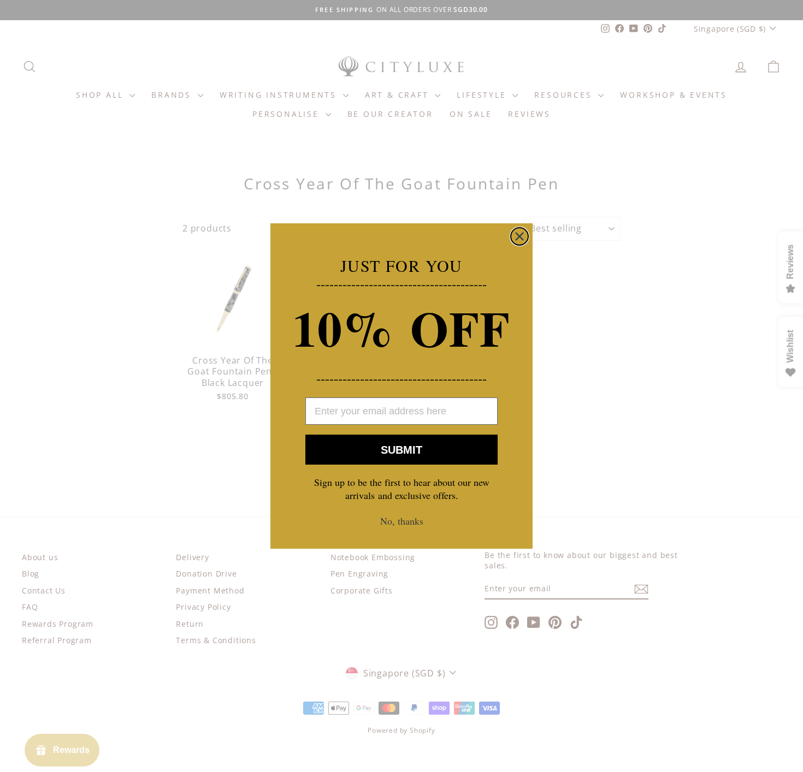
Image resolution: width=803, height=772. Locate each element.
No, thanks (401, 520)
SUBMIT (401, 450)
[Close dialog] (519, 236)
